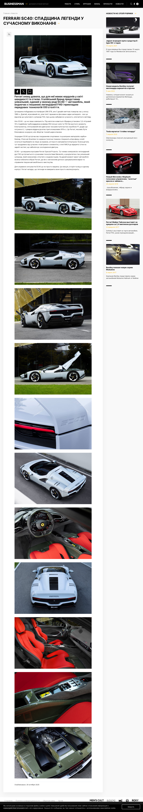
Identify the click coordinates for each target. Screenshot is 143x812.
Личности (107, 4)
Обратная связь (49, 801)
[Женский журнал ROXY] (135, 800)
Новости (119, 4)
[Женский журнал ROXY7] (127, 800)
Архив (60, 801)
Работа (68, 4)
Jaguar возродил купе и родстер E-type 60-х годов (122, 42)
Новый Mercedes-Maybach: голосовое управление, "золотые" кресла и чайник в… (121, 179)
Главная (6, 13)
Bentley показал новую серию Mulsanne (119, 268)
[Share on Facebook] (17, 91)
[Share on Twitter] (23, 91)
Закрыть (131, 807)
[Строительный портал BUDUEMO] (111, 800)
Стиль (77, 4)
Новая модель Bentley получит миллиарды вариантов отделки (120, 87)
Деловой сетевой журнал (38, 4)
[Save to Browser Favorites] (30, 91)
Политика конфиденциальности (28, 801)
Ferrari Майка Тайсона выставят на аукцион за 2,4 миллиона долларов (122, 223)
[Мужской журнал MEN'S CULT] (97, 800)
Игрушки (87, 4)
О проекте (8, 801)
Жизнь (97, 4)
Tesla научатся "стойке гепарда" (120, 131)
